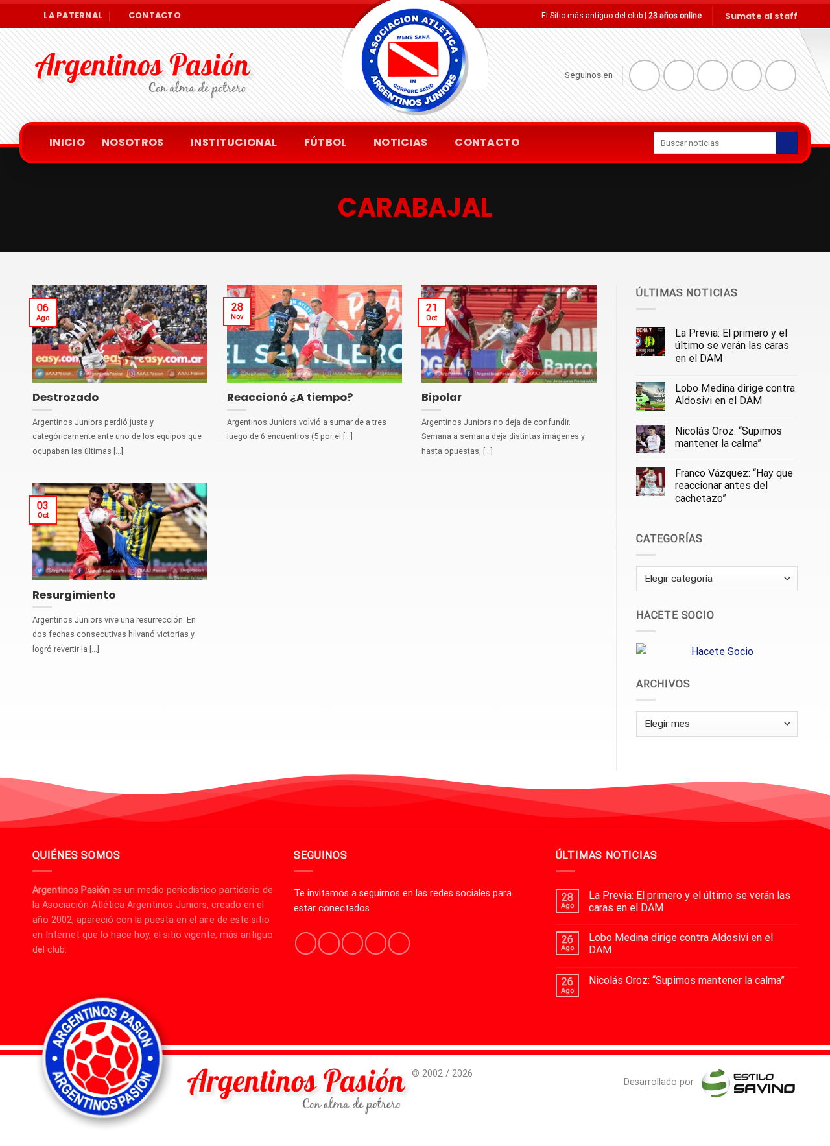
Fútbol (325, 142)
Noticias (401, 142)
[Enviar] (787, 143)
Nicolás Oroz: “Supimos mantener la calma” (728, 437)
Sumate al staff (761, 15)
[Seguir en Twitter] (712, 75)
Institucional (234, 142)
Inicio (67, 142)
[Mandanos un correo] (747, 75)
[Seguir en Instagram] (678, 75)
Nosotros (133, 142)
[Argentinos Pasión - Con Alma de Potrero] (415, 65)
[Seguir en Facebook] (644, 75)
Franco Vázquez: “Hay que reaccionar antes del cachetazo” (734, 485)
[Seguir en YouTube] (780, 75)
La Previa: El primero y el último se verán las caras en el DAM (732, 345)
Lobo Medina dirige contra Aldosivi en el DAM (735, 394)
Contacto (487, 142)
